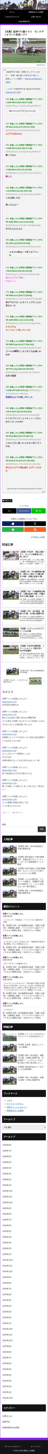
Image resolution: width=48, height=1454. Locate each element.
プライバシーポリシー (12, 1446)
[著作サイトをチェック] (13, 523)
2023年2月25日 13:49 (9, 770)
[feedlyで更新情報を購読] (13, 529)
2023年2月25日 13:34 (9, 734)
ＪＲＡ (9, 1100)
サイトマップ (35, 1446)
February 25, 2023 (13, 92)
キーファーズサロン (15, 1104)
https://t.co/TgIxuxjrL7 (33, 79)
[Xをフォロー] (35, 523)
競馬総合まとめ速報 (15, 1111)
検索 (4, 825)
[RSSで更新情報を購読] (35, 529)
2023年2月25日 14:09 (9, 799)
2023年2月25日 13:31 (9, 702)
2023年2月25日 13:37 (9, 751)
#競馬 (8, 82)
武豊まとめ (8, 500)
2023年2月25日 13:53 (9, 783)
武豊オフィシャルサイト (17, 1107)
